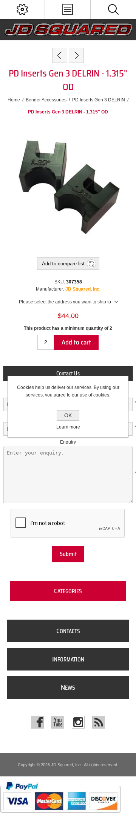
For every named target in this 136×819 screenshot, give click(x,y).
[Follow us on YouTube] (58, 722)
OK (68, 415)
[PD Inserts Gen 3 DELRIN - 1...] (59, 55)
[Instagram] (78, 722)
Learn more (68, 427)
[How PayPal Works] (60, 816)
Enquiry (68, 442)
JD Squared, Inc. (82, 289)
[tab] (68, 373)
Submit (68, 554)
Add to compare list (63, 263)
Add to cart (76, 342)
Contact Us (68, 373)
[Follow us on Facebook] (37, 722)
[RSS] (99, 722)
